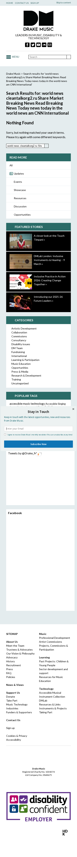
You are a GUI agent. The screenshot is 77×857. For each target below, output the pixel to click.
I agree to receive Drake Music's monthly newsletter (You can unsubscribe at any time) (39, 434)
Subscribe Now (38, 443)
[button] (38, 411)
